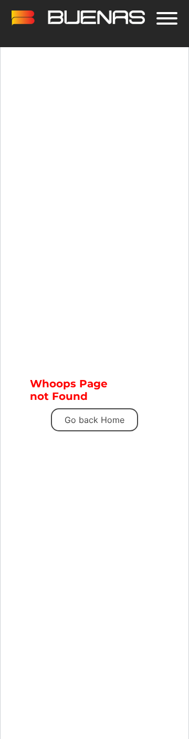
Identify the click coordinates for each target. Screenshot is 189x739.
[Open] (166, 18)
